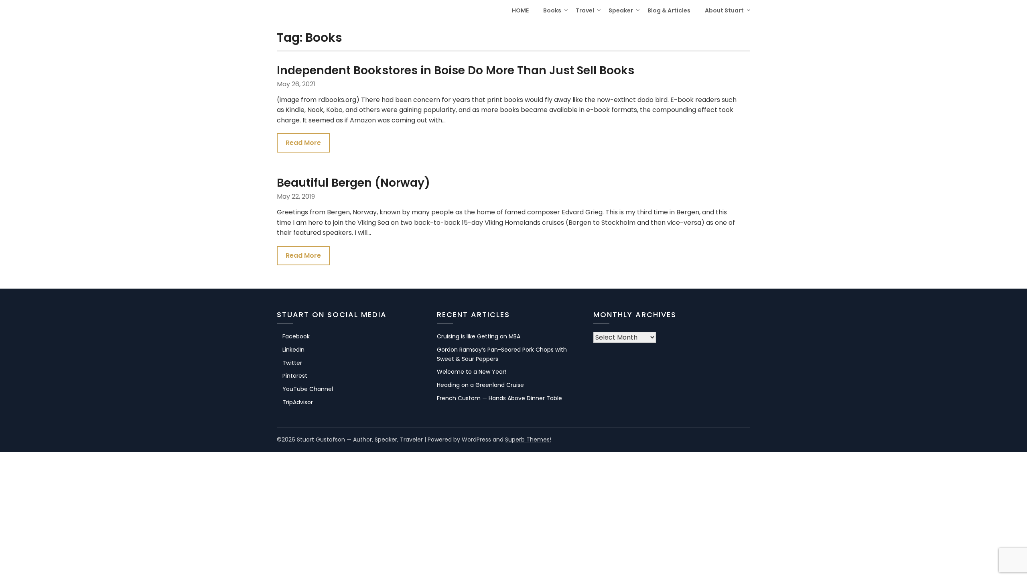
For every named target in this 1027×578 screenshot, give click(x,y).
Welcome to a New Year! (471, 372)
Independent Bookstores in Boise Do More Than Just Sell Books (455, 70)
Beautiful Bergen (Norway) (353, 183)
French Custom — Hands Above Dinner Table (499, 398)
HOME (520, 10)
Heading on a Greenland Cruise (480, 385)
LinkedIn (293, 350)
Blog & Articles (668, 10)
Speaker (621, 10)
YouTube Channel (307, 389)
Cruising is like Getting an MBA (478, 336)
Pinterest (294, 376)
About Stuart (724, 10)
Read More (303, 142)
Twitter (292, 363)
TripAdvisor (297, 402)
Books (552, 10)
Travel (585, 10)
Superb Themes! (528, 440)
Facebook (296, 336)
